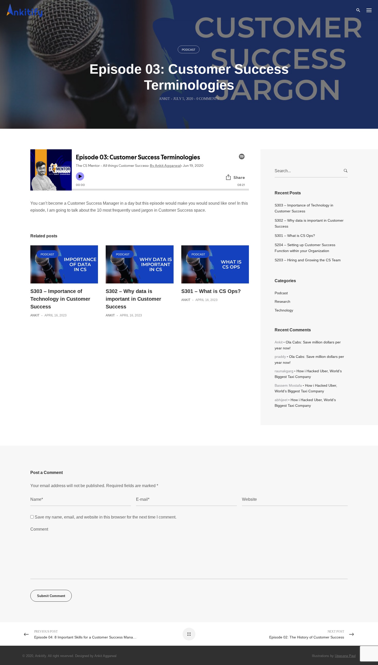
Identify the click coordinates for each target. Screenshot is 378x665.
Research (282, 301)
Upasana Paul (345, 656)
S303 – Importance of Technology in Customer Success (60, 298)
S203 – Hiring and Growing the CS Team (308, 260)
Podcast (188, 49)
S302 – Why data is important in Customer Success (133, 298)
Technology (284, 310)
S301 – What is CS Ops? (211, 291)
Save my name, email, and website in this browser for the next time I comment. (105, 517)
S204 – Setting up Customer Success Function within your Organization (305, 248)
